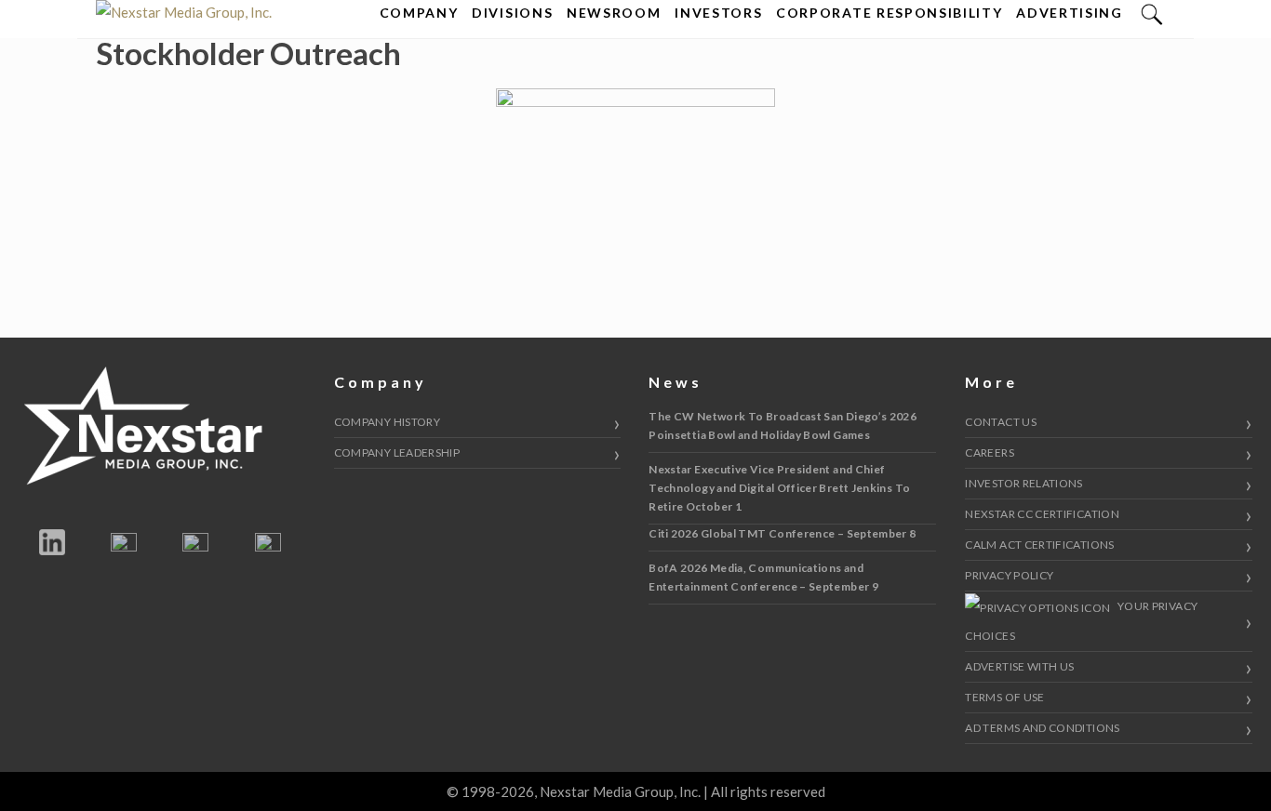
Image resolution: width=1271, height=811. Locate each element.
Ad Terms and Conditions (1042, 728)
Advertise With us (1019, 666)
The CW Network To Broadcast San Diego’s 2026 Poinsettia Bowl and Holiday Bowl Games (782, 425)
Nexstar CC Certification (1042, 514)
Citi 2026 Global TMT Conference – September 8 (782, 533)
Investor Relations (1023, 483)
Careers (989, 452)
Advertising (1069, 12)
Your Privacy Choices (1081, 621)
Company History (387, 422)
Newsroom (614, 12)
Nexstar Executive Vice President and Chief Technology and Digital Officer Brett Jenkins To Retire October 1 (779, 487)
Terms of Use (1004, 697)
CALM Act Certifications (1039, 545)
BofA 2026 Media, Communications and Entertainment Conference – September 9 (763, 577)
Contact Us (1001, 422)
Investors (718, 12)
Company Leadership (397, 452)
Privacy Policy (1009, 575)
